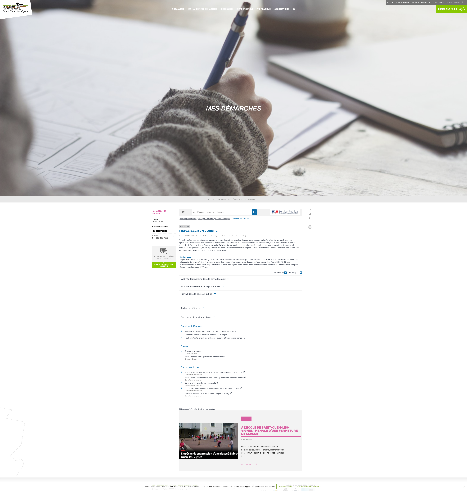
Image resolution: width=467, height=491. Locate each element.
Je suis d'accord (285, 486)
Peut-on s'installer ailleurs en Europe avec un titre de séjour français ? (215, 338)
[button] (203, 279)
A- (393, 2)
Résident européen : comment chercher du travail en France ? (211, 331)
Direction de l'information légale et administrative (197, 409)
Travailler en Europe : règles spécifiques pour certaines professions (214, 372)
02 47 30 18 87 (454, 2)
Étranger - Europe (206, 219)
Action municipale (160, 226)
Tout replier (279, 273)
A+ (388, 2)
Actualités (178, 9)
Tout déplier (294, 273)
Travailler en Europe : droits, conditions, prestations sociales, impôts (214, 378)
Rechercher (294, 9)
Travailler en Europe (240, 219)
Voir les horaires (438, 2)
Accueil (211, 199)
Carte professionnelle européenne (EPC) (202, 383)
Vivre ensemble (245, 9)
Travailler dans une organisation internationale (205, 357)
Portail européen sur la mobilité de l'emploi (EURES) (207, 394)
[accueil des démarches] (183, 211)
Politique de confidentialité (308, 486)
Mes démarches (159, 231)
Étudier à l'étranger (193, 351)
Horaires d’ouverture (157, 220)
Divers (246, 419)
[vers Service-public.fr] (285, 212)
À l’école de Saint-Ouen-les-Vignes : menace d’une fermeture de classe (269, 431)
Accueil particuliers (188, 219)
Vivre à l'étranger (222, 219)
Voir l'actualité (247, 464)
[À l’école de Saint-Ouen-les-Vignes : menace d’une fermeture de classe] (208, 441)
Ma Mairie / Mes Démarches (230, 199)
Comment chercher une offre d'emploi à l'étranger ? (207, 335)
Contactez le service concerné (163, 265)
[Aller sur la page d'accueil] (15, 7)
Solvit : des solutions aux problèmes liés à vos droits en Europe (212, 388)
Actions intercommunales (160, 237)
